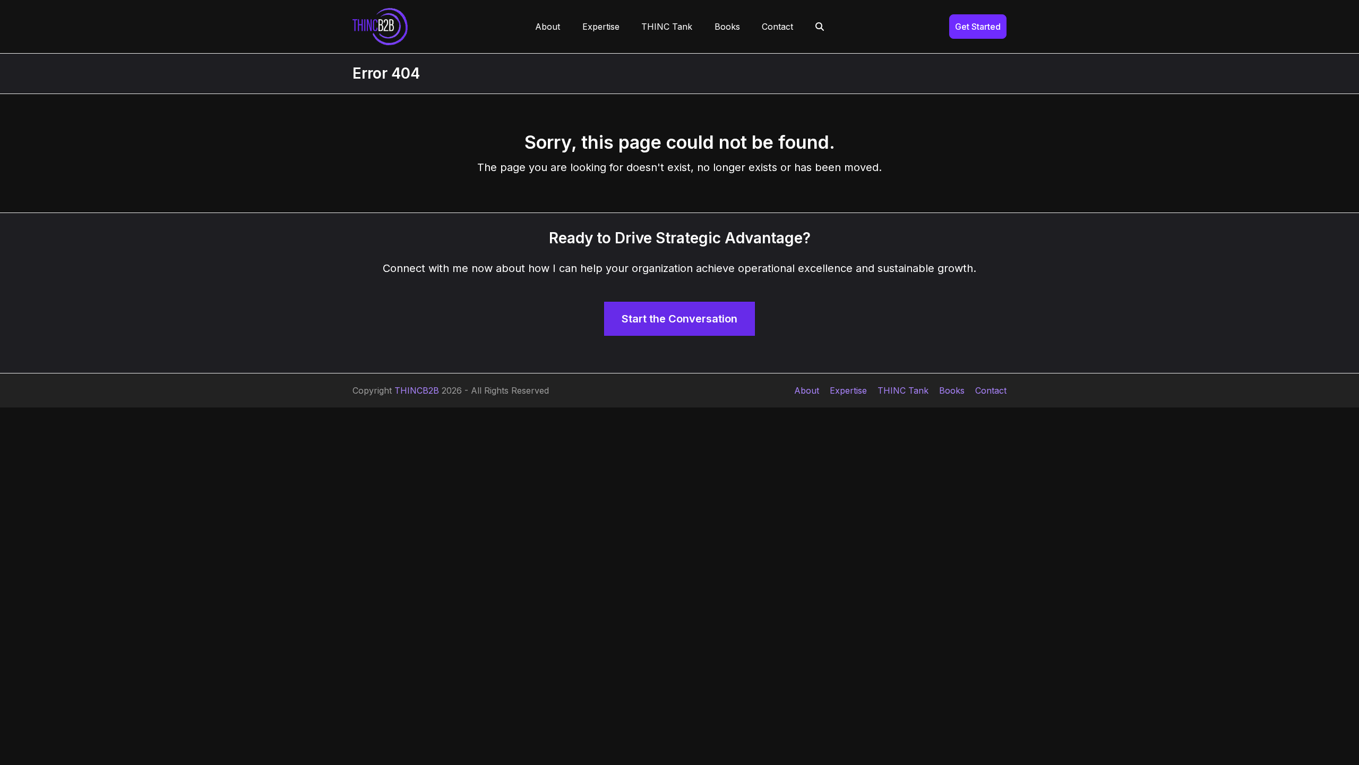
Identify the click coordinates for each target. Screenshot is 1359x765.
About (806, 390)
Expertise (848, 390)
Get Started (978, 26)
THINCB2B (416, 390)
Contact (991, 390)
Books (952, 390)
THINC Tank (903, 390)
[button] (819, 26)
